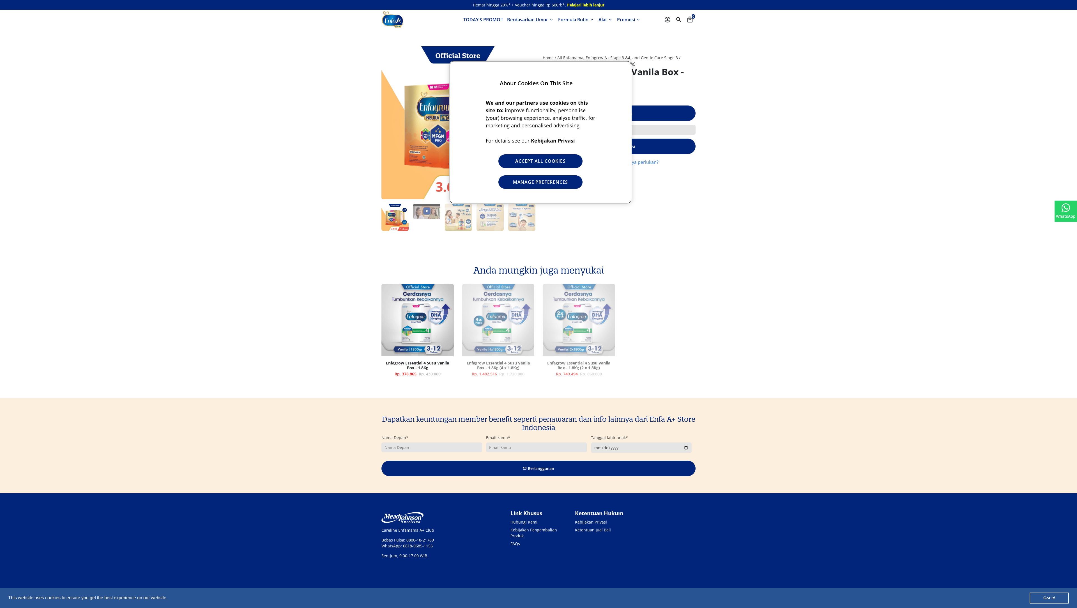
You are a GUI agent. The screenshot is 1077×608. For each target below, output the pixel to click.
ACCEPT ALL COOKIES (540, 161)
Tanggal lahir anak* (609, 437)
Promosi (629, 20)
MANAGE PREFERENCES (540, 182)
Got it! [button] (1049, 598)
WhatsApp (1066, 216)
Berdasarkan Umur (530, 20)
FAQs (515, 543)
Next (527, 217)
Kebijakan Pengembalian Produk (533, 532)
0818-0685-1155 (418, 546)
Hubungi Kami (523, 522)
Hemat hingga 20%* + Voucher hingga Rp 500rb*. (538, 5)
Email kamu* (498, 437)
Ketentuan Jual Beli (593, 530)
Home (548, 57)
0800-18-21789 (420, 540)
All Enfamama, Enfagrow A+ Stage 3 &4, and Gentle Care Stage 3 (617, 57)
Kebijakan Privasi (591, 522)
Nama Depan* (394, 437)
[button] (169, 598)
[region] (540, 132)
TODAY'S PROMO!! (483, 20)
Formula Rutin (576, 20)
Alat (606, 20)
